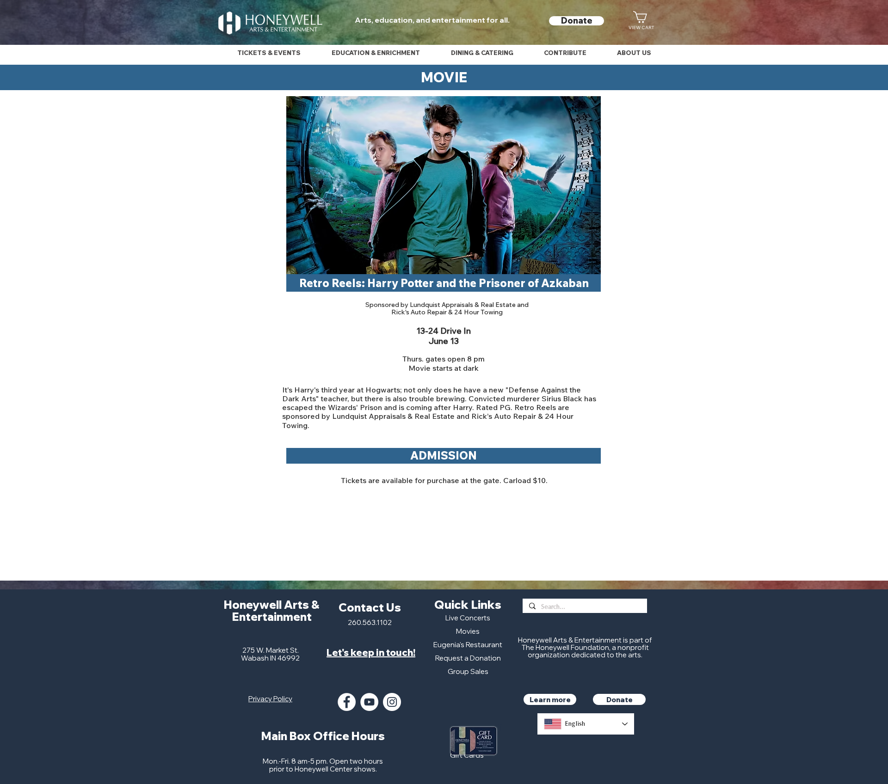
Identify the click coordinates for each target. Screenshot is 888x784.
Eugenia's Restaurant (467, 644)
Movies (468, 631)
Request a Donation (468, 658)
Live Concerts (467, 617)
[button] (269, 53)
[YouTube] (369, 702)
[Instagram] (392, 702)
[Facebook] (347, 702)
